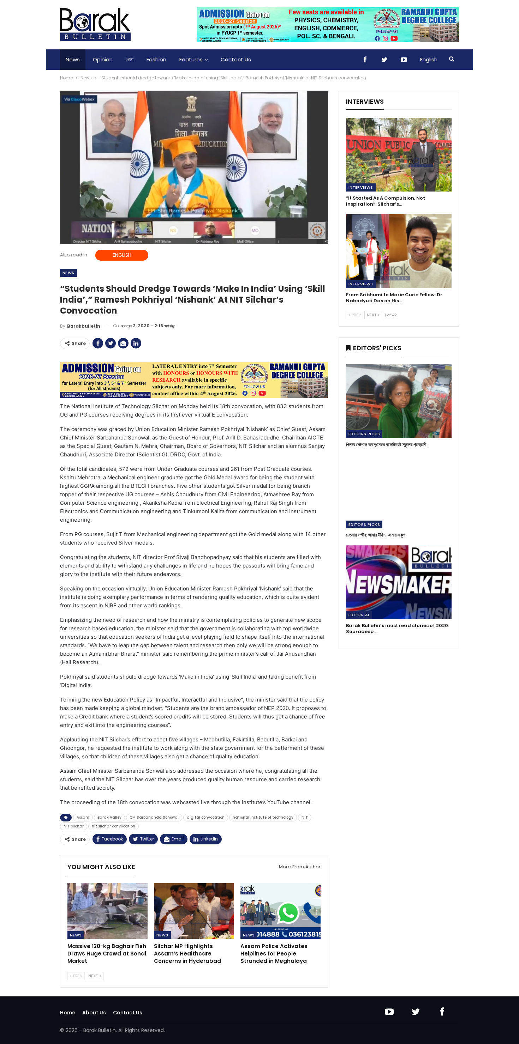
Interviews (360, 187)
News (73, 59)
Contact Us (236, 59)
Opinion (103, 59)
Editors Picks (364, 434)
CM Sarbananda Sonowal (154, 817)
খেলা (129, 59)
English (428, 59)
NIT (305, 817)
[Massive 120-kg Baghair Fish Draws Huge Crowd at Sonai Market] (107, 911)
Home (67, 1012)
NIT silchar (74, 826)
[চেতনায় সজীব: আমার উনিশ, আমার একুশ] (399, 491)
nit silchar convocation (113, 826)
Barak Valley (109, 817)
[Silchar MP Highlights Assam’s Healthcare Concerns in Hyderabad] (194, 911)
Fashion (156, 59)
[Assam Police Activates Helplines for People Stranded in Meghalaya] (280, 911)
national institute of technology (263, 817)
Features (191, 59)
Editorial (359, 615)
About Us (94, 1012)
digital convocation (206, 817)
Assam (83, 817)
